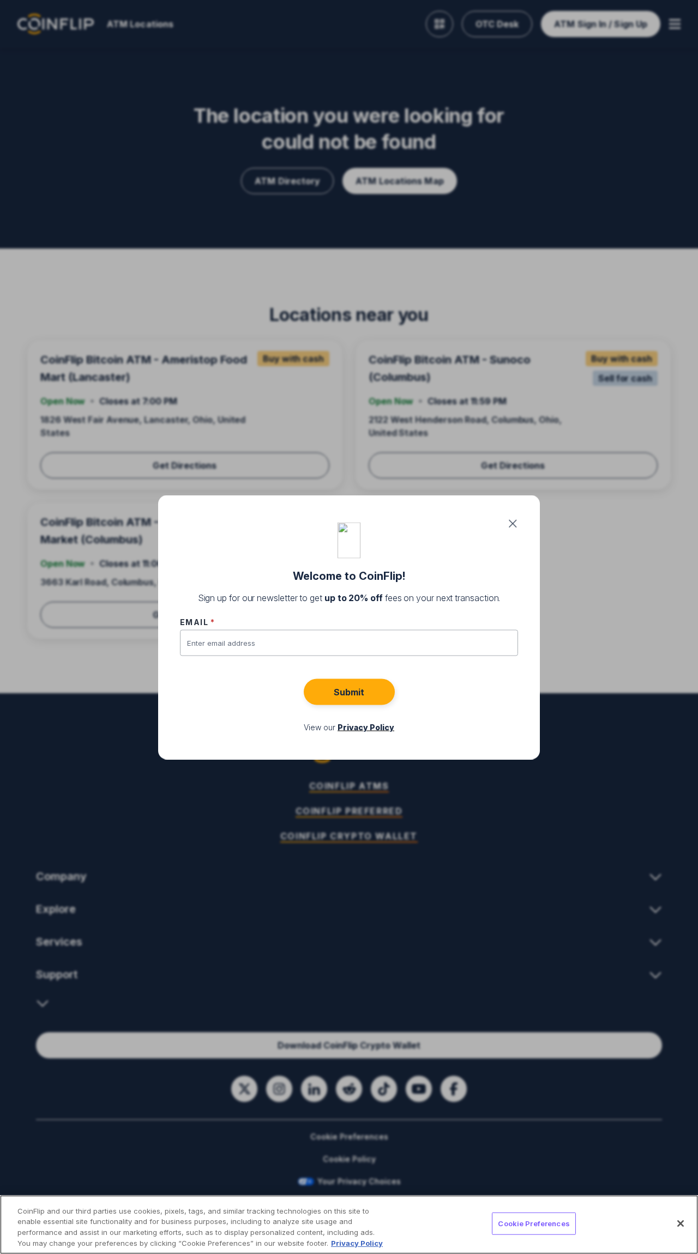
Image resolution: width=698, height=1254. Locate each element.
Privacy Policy (357, 1242)
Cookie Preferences (533, 1223)
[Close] (681, 1223)
